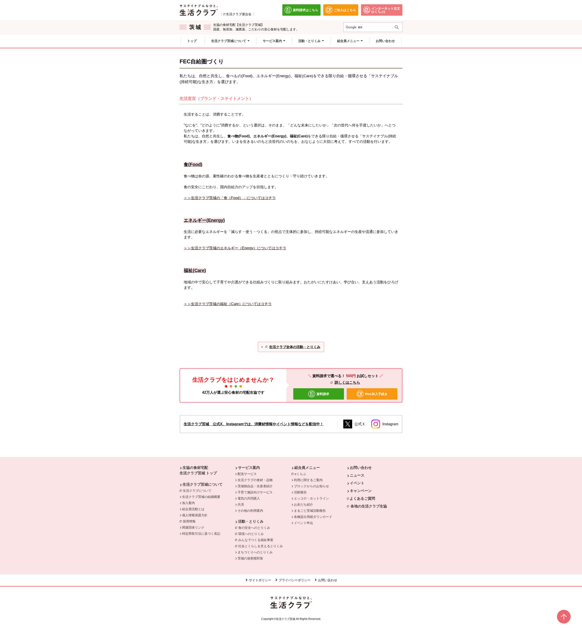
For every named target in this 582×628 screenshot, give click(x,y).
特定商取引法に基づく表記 (201, 533)
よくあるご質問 (362, 498)
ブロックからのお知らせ (311, 486)
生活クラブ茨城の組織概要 (201, 497)
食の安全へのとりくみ (254, 527)
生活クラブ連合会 (238, 14)
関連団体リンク (193, 527)
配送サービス (247, 474)
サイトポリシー (260, 580)
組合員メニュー (307, 468)
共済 (241, 504)
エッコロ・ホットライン (311, 498)
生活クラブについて (198, 490)
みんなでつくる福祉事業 (255, 540)
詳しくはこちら (347, 382)
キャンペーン (361, 491)
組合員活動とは (193, 509)
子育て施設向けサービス (255, 492)
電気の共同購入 (249, 498)
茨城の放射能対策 (250, 558)
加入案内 (188, 503)
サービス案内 (249, 468)
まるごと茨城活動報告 (310, 510)
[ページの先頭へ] (564, 616)
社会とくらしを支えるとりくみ (260, 546)
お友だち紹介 (303, 504)
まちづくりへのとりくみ (255, 552)
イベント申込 (303, 523)
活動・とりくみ (250, 521)
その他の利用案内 (250, 510)
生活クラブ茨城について (203, 484)
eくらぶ (301, 474)
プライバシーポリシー (295, 580)
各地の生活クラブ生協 (369, 506)
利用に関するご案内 (308, 480)
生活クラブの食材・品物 (255, 480)
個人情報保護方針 (195, 515)
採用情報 (189, 521)
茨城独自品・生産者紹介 (255, 486)
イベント (357, 483)
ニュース (357, 475)
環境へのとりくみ (251, 534)
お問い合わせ (361, 468)
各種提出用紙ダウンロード (313, 517)
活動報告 (300, 492)
